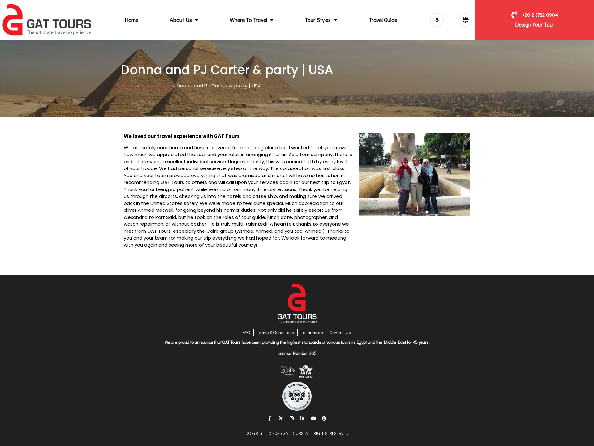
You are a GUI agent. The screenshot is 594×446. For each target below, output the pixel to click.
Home (131, 19)
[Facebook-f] (270, 418)
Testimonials (155, 85)
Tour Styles (318, 19)
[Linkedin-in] (302, 418)
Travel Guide (383, 19)
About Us (181, 19)
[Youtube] (313, 418)
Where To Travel (248, 19)
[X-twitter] (281, 418)
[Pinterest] (324, 418)
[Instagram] (291, 418)
